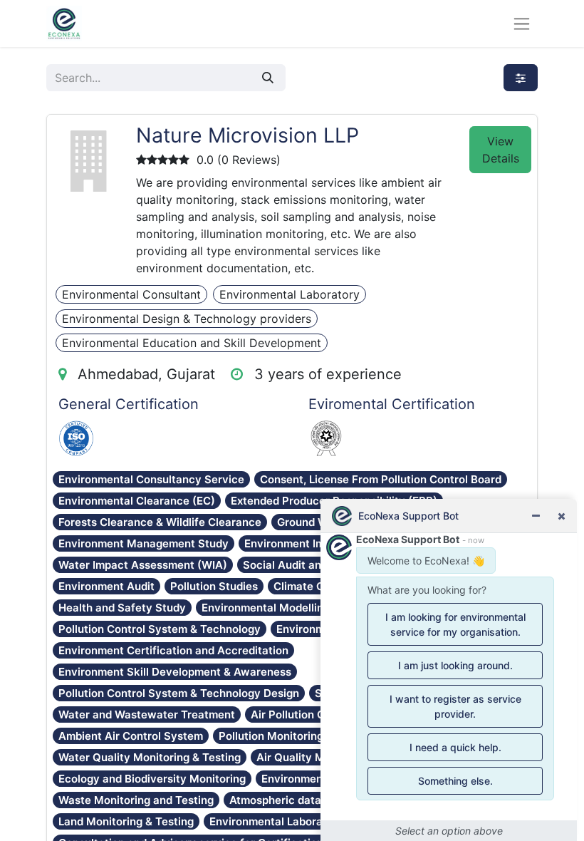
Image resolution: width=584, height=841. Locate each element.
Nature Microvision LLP (247, 135)
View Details (500, 149)
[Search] (268, 77)
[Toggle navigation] (522, 24)
